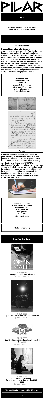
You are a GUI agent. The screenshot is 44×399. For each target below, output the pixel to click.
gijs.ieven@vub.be (22, 216)
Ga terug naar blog (22, 228)
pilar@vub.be (22, 211)
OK (22, 396)
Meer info (35, 390)
